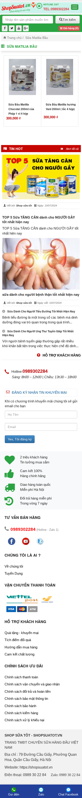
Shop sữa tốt (24, 205)
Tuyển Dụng (14, 573)
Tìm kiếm (69, 19)
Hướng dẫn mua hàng (21, 647)
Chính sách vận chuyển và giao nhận (32, 684)
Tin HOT (16, 148)
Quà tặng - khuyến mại (21, 633)
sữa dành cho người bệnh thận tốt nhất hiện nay (40, 294)
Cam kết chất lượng (19, 654)
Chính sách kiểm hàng (21, 713)
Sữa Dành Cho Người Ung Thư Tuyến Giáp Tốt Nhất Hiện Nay (38, 333)
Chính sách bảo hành (20, 706)
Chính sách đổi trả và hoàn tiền (28, 691)
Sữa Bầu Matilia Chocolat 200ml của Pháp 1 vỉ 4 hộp (21, 109)
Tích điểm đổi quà (18, 640)
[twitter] (12, 28)
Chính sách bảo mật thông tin (26, 698)
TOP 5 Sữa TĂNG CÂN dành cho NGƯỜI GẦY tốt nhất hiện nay (38, 219)
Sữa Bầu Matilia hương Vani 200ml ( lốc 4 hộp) (61, 106)
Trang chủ (14, 38)
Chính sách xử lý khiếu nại (24, 720)
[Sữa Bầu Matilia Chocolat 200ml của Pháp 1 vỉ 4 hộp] (22, 77)
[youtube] (19, 28)
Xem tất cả (72, 149)
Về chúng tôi (14, 566)
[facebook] (5, 28)
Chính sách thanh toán (21, 677)
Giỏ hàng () (70, 28)
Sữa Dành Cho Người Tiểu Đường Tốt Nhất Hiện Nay (41, 311)
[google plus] (26, 28)
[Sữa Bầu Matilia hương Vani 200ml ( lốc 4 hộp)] (60, 77)
